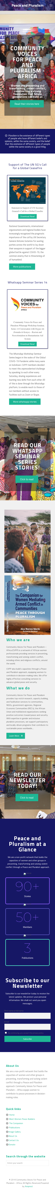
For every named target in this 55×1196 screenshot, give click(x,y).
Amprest (29, 1186)
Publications (14, 1127)
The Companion (16, 1123)
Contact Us (14, 1140)
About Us (13, 1136)
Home (12, 1114)
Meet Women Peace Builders (22, 1119)
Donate (12, 1144)
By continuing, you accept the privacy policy (26, 1032)
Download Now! (27, 216)
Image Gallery (15, 1131)
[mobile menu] (51, 5)
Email (6, 1021)
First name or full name (13, 1010)
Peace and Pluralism (28, 5)
